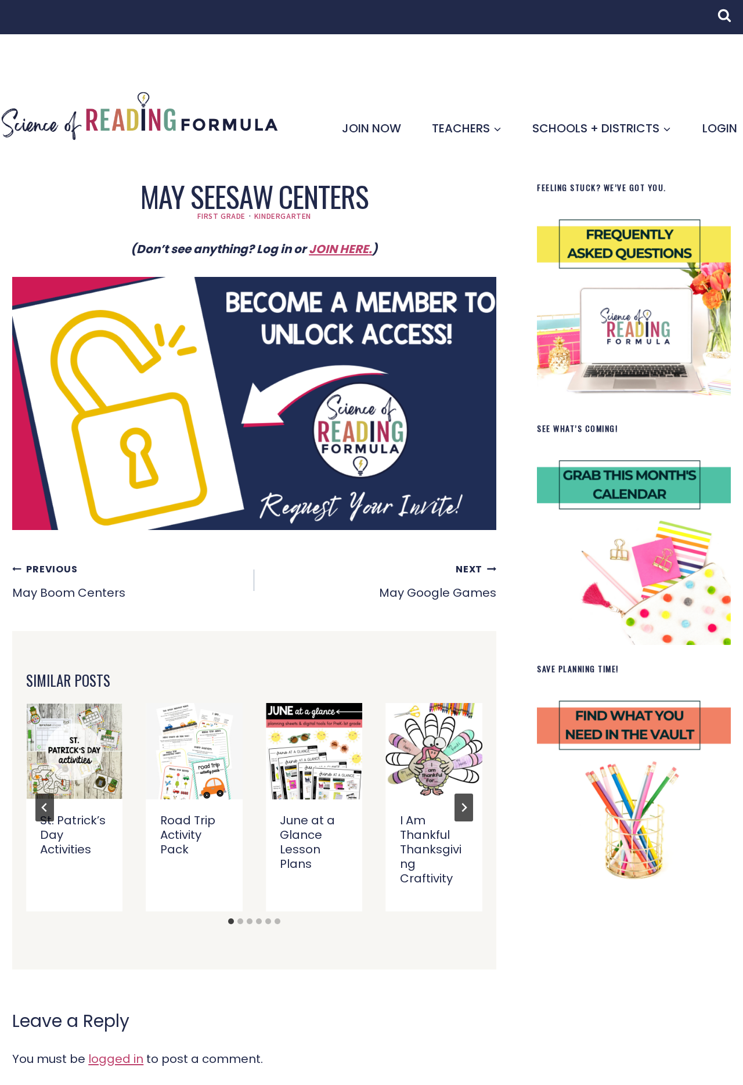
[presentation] (74, 751)
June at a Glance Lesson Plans (307, 842)
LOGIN (719, 128)
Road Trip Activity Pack (187, 834)
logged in (115, 1059)
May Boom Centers (68, 582)
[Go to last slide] (44, 807)
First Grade (221, 216)
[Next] (464, 807)
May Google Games (437, 582)
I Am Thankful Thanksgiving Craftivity (430, 849)
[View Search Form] (730, 21)
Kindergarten (282, 216)
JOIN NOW (371, 128)
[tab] (231, 921)
